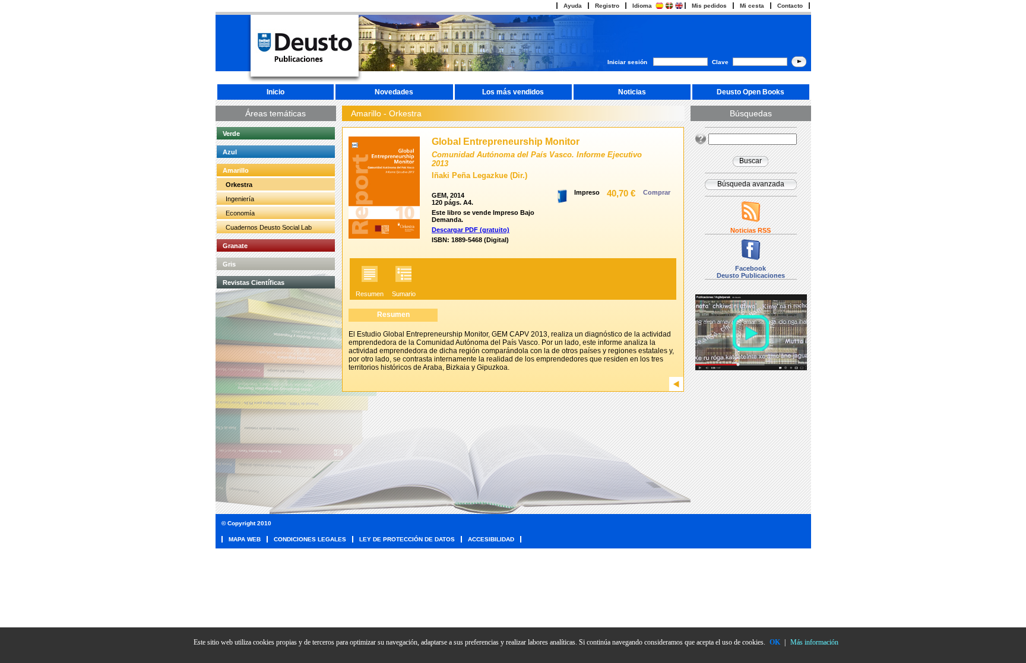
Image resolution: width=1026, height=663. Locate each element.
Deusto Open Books (750, 92)
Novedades (394, 92)
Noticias (632, 92)
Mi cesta (752, 5)
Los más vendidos (513, 92)
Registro (607, 5)
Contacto (790, 5)
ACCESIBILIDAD (491, 539)
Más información (814, 642)
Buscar (750, 161)
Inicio (275, 92)
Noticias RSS (750, 230)
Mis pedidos (709, 5)
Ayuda (572, 5)
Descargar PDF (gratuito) (470, 229)
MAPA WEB (245, 539)
